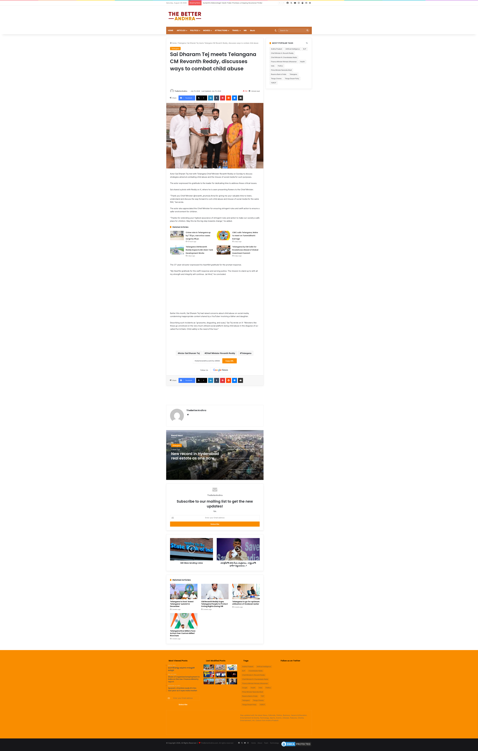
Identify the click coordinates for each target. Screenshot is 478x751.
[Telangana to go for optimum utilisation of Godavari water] (246, 591)
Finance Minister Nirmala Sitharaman (284, 62)
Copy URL (229, 361)
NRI (245, 30)
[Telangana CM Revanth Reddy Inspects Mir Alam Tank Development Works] (177, 249)
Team (266, 743)
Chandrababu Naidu (256, 671)
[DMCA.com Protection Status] (296, 747)
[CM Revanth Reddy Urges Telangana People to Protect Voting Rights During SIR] (215, 591)
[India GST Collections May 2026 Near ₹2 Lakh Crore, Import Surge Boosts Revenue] (220, 667)
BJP (304, 49)
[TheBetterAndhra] (185, 16)
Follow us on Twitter (290, 660)
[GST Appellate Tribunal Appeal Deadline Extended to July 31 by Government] (232, 667)
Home (170, 30)
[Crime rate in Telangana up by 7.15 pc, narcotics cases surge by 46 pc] (177, 235)
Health (302, 62)
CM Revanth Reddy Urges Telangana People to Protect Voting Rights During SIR (214, 604)
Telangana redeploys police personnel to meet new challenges (197, 456)
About (260, 743)
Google (244, 688)
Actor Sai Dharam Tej (189, 353)
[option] (215, 455)
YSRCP (273, 83)
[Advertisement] (264, 13)
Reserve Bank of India (278, 74)
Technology (274, 743)
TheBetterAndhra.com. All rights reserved (217, 743)
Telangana (182, 43)
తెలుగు (252, 30)
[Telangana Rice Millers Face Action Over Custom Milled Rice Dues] (183, 621)
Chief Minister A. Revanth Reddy (282, 53)
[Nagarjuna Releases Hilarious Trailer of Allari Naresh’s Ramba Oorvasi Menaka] (220, 681)
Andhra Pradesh (276, 49)
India (272, 66)
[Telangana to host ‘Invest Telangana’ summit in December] (183, 591)
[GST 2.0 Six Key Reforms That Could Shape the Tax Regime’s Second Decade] (209, 667)
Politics (194, 30)
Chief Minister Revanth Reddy (220, 353)
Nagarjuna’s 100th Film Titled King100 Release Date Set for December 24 (231, 3)
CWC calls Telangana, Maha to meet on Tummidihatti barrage (245, 235)
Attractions (221, 30)
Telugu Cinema (276, 78)
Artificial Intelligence (293, 49)
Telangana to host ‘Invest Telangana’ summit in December (182, 604)
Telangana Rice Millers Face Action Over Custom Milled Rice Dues (182, 633)
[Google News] (220, 370)
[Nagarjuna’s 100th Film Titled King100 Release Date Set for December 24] (232, 674)
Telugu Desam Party (292, 78)
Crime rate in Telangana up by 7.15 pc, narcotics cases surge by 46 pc (198, 235)
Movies (206, 30)
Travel (235, 30)
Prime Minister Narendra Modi (281, 70)
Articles (181, 30)
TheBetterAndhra (181, 91)
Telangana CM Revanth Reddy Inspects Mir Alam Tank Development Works (199, 250)
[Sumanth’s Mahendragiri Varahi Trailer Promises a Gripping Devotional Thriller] (220, 674)
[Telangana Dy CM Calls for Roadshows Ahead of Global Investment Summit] (223, 249)
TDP (262, 696)
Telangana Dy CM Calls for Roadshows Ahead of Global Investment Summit (245, 250)
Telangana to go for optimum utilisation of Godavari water (246, 602)
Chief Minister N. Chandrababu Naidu (284, 57)
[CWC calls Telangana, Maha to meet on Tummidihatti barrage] (223, 235)
